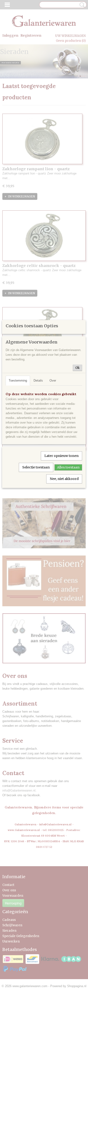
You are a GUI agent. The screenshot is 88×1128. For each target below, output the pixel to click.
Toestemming (18, 380)
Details (38, 380)
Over (53, 380)
